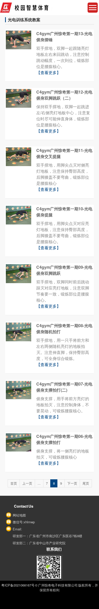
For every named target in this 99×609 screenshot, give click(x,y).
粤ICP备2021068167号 (18, 585)
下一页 (72, 483)
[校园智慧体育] (49, 8)
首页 (13, 483)
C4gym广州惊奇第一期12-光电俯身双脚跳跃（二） (64, 95)
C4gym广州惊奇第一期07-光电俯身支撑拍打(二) (64, 387)
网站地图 (19, 515)
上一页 (27, 483)
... (39, 483)
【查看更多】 (48, 72)
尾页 (85, 483)
